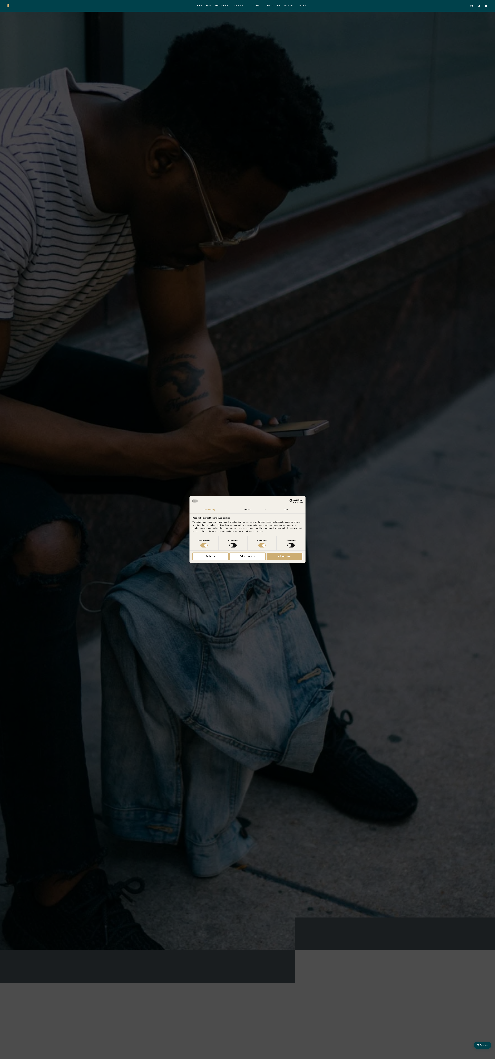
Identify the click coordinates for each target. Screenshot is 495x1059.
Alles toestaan (284, 556)
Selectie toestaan (247, 556)
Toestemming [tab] (209, 509)
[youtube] (486, 6)
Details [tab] (247, 509)
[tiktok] (479, 6)
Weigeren (210, 556)
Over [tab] (286, 509)
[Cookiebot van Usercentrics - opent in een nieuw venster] (291, 501)
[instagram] (472, 6)
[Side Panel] (8, 5)
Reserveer (484, 1045)
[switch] (233, 545)
